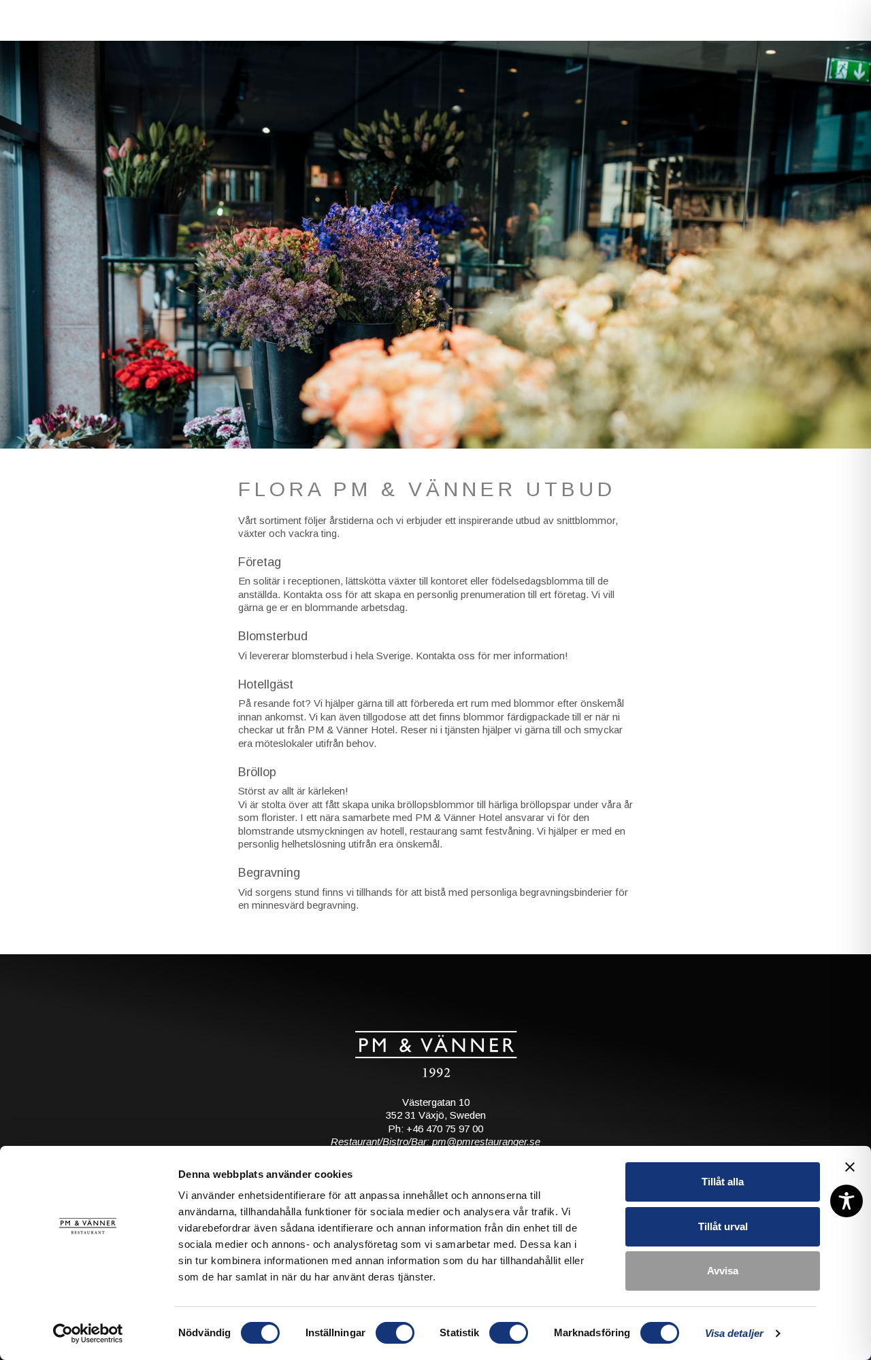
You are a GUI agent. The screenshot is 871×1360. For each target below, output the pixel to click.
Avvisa (722, 1270)
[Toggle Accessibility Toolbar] (846, 1201)
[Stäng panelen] (850, 1167)
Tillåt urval (723, 1226)
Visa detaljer (734, 1333)
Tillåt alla (723, 1181)
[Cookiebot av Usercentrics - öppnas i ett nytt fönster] (88, 1333)
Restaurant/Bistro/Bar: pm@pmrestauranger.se (435, 1143)
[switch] (395, 1333)
